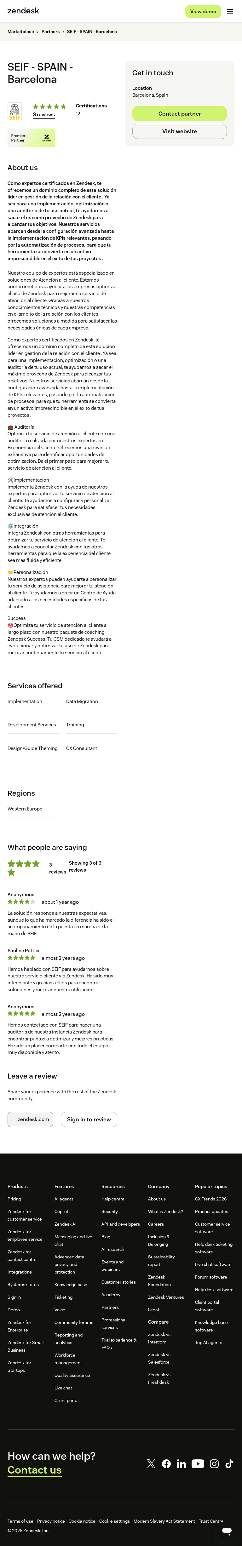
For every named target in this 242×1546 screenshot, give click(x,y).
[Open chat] (227, 1531)
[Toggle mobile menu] (230, 11)
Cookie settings (114, 1521)
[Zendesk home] (23, 11)
